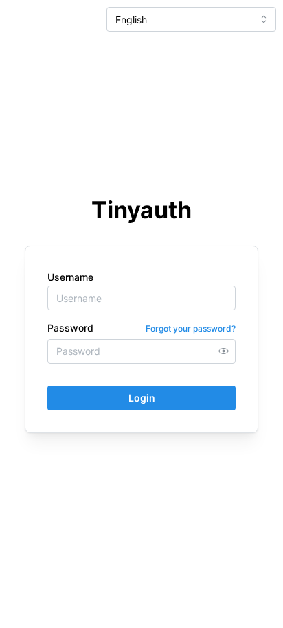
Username (70, 277)
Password (70, 328)
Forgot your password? (191, 328)
